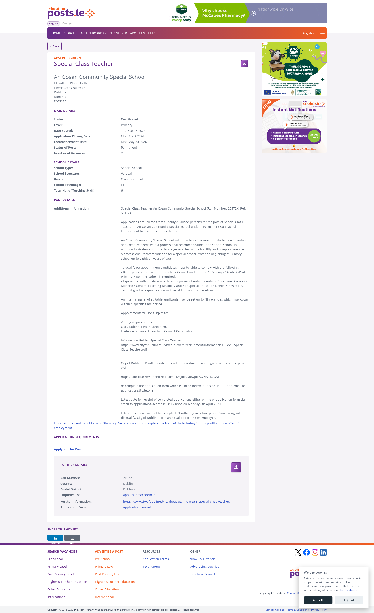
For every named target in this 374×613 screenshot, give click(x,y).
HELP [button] (151, 33)
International (56, 597)
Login (321, 33)
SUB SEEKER (118, 33)
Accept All (318, 600)
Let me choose (349, 590)
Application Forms (156, 559)
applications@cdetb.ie (139, 495)
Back (55, 46)
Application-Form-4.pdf (140, 507)
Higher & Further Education (67, 582)
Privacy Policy (319, 609)
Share (55, 538)
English (53, 23)
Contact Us (293, 593)
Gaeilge (67, 23)
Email (72, 538)
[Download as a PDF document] (244, 63)
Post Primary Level (60, 574)
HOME (56, 33)
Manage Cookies (275, 609)
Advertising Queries (204, 566)
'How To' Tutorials (203, 559)
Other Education (59, 589)
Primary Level (57, 566)
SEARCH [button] (69, 33)
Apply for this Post (68, 449)
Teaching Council (202, 574)
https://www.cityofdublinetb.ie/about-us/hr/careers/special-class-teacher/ (176, 501)
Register (308, 33)
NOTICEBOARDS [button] (92, 33)
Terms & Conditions (298, 609)
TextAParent (151, 566)
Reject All (349, 600)
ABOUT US (137, 33)
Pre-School (55, 559)
